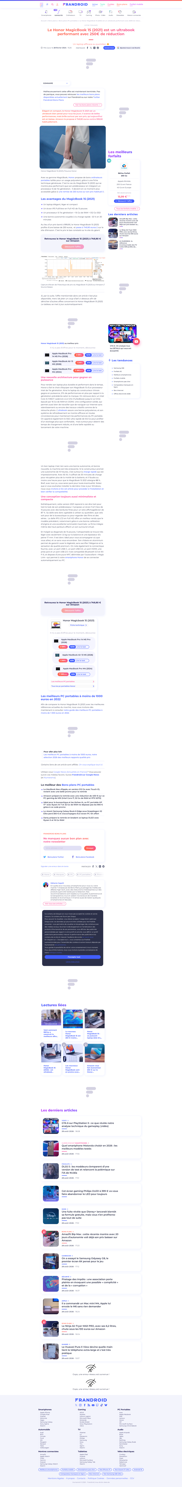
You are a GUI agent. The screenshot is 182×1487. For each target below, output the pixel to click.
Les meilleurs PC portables (63, 682)
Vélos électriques (126, 1451)
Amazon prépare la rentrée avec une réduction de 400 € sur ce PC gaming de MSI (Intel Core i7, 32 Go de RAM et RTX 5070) (73, 797)
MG (41, 1440)
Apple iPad (84, 1454)
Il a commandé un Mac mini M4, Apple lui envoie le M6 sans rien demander (86, 1305)
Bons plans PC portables (68, 21)
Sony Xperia (44, 1424)
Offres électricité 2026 (122, 394)
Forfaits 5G (118, 371)
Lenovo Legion (85, 1416)
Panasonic (83, 1436)
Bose (121, 1434)
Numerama (49, 777)
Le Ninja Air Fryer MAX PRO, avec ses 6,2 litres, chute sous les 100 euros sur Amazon (128, 233)
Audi (41, 1432)
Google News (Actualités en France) (70, 772)
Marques (60, 874)
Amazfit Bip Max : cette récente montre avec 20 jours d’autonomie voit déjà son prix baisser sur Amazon (128, 222)
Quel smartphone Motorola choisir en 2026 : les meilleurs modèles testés (89, 1147)
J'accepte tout (74, 957)
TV (79, 1429)
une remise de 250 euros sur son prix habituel (80, 192)
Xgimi (82, 1446)
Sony (81, 1442)
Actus (95, 4)
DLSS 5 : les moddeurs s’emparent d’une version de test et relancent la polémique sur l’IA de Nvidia (88, 1169)
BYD (41, 1434)
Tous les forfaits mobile (126, 209)
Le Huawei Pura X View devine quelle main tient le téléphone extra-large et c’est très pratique (87, 1350)
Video (64, 1120)
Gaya (121, 1458)
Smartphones (45, 1409)
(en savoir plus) (87, 937)
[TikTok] (101, 1405)
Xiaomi (42, 1426)
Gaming (82, 1409)
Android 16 (138, 1470)
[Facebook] (84, 1405)
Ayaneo (82, 1414)
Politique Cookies (96, 1478)
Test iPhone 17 (104, 1470)
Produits (101, 874)
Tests (102, 4)
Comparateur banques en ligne (72, 1474)
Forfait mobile (136, 4)
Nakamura (123, 1462)
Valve (82, 1426)
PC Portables (124, 1409)
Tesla (42, 1446)
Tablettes (82, 1451)
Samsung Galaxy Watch (49, 1464)
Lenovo (122, 1418)
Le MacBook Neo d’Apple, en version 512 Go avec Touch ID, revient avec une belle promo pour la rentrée (71, 790)
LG (81, 1434)
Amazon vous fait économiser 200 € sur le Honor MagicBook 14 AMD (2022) (94, 1069)
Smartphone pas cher (122, 381)
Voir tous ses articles (54, 904)
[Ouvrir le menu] (41, 4)
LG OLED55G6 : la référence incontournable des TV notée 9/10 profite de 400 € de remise (128, 245)
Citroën (43, 1436)
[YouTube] (93, 1405)
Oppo (42, 1420)
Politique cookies (55, 953)
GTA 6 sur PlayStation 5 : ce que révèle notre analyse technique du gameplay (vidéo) (88, 1125)
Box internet (118, 390)
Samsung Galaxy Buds (127, 1442)
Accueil (43, 21)
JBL (120, 1438)
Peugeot (43, 1442)
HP (120, 1422)
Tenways (122, 1464)
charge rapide (90, 472)
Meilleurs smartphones (122, 375)
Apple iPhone (45, 1412)
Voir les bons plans (86, 105)
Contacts (81, 1478)
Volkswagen (44, 1448)
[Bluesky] (106, 1405)
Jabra (121, 1436)
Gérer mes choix (73, 962)
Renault (43, 1444)
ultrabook (62, 410)
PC (71, 874)
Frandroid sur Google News (85, 775)
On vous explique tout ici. (91, 765)
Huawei (43, 1416)
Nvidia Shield (84, 1422)
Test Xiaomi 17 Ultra (122, 1470)
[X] (76, 1405)
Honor (71, 177)
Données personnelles (117, 1478)
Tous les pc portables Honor (63, 686)
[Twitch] (97, 1405)
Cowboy (122, 1454)
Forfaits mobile (119, 378)
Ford (42, 1438)
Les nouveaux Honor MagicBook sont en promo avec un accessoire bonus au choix (72, 1069)
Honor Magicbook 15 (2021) (53, 343)
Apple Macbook (125, 1414)
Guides (111, 4)
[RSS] (89, 1405)
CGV (132, 1478)
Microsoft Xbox (85, 1418)
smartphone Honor (74, 557)
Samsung (83, 1440)
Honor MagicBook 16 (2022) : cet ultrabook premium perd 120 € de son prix (51, 1069)
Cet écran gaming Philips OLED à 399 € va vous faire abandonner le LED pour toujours (90, 1193)
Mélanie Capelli (57, 883)
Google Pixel (44, 1414)
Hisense (82, 1432)
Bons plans (122, 4)
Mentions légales (56, 1478)
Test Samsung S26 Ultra (112, 1474)
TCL (81, 1444)
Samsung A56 (119, 368)
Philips (82, 1438)
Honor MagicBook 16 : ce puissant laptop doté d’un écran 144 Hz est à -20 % (94, 1035)
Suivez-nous (109, 48)
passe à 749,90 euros (86, 227)
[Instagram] (80, 1405)
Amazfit (43, 1454)
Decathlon (123, 1456)
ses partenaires (60, 945)
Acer (121, 1412)
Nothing (122, 1440)
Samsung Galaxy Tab (87, 1462)
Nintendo (83, 1420)
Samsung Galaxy (46, 1422)
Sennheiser (123, 1444)
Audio (120, 1429)
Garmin (43, 1460)
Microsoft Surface (125, 1424)
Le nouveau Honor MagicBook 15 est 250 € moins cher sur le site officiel (73, 1035)
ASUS (82, 1412)
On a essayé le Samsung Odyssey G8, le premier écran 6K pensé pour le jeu (85, 1260)
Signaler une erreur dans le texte (54, 866)
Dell (120, 1416)
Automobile (44, 1429)
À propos (70, 1478)
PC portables (85, 874)
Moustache (123, 1460)
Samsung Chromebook (127, 1426)
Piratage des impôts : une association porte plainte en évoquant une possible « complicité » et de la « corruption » (90, 1282)
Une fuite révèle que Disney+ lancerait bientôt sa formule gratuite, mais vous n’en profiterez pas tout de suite (89, 1214)
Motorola (43, 1418)
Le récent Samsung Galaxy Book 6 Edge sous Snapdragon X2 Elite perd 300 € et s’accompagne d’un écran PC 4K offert (72, 812)
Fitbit (42, 1458)
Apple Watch (45, 1456)
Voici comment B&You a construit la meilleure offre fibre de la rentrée (50, 1033)
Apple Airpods (124, 1432)
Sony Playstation (86, 1424)
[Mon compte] (57, 4)
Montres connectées (48, 1451)
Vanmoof (122, 1466)
